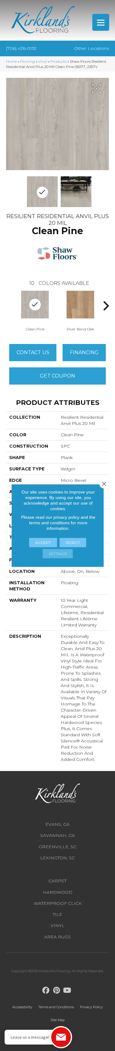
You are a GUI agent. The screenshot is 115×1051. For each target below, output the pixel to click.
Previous (9, 306)
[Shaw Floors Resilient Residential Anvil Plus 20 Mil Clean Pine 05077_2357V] (42, 191)
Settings (58, 553)
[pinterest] (56, 990)
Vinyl (42, 61)
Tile (57, 914)
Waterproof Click (58, 903)
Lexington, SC (57, 858)
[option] (80, 310)
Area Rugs (57, 937)
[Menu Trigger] (100, 22)
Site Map (58, 1020)
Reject (73, 542)
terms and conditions (49, 522)
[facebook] (45, 990)
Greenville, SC (57, 846)
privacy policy (66, 517)
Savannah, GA (57, 835)
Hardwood (57, 892)
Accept (43, 542)
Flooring (27, 61)
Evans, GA (57, 824)
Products (58, 61)
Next (105, 306)
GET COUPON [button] (57, 376)
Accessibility (22, 1007)
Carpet (57, 881)
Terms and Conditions (56, 1007)
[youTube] (67, 990)
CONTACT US (33, 352)
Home (11, 61)
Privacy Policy (91, 1007)
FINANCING (84, 352)
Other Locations (91, 48)
